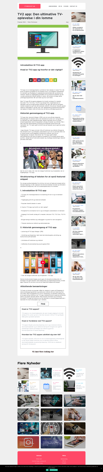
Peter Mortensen (32, 22)
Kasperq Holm (76, 25)
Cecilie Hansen (76, 47)
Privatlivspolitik (53, 469)
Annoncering (53, 6)
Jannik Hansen (76, 70)
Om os (60, 6)
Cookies (65, 6)
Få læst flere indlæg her (43, 352)
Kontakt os (73, 6)
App (67, 22)
